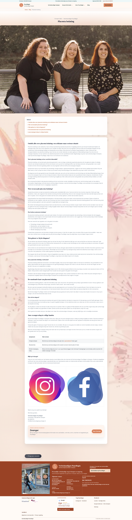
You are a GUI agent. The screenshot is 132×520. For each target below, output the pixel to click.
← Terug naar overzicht (33, 456)
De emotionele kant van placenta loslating (39, 129)
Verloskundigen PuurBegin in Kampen (39, 318)
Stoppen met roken (70, 264)
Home (26, 9)
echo (64, 173)
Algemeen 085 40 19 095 (97, 1)
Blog (88, 5)
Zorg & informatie (67, 5)
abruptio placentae (47, 162)
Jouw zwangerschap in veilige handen (38, 132)
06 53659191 (31, 419)
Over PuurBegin (80, 5)
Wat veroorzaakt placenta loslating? (37, 124)
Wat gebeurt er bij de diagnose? (36, 127)
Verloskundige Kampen (54, 5)
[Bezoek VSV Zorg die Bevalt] (26, 500)
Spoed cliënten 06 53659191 (108, 1)
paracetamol (68, 341)
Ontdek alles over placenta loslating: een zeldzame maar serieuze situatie (47, 122)
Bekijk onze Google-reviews (65, 509)
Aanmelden (108, 5)
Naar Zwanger (97, 431)
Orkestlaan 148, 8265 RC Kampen (25, 1)
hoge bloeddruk (80, 150)
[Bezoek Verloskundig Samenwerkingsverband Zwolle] (35, 500)
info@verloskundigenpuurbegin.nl (37, 421)
